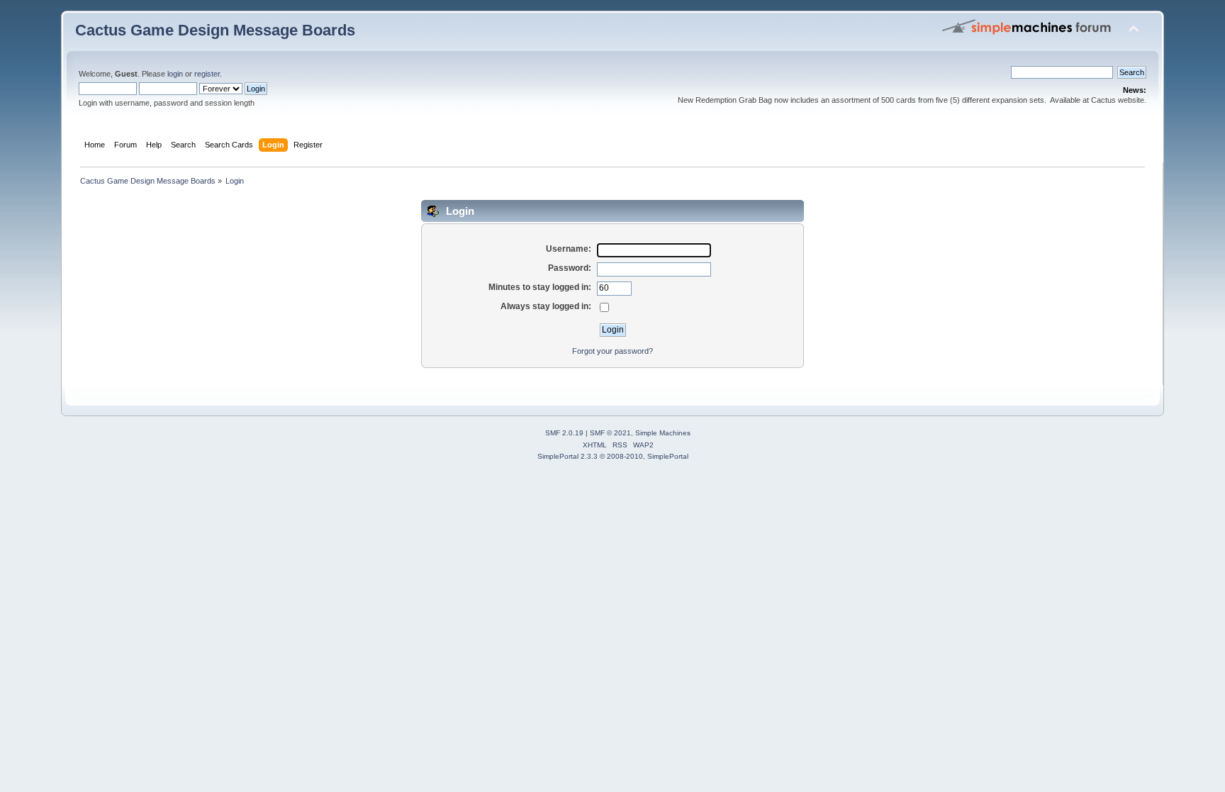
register (207, 73)
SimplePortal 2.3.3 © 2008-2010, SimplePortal (612, 456)
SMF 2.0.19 (564, 433)
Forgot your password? (612, 351)
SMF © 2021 (610, 433)
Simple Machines (662, 433)
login (175, 73)
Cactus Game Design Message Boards (215, 30)
